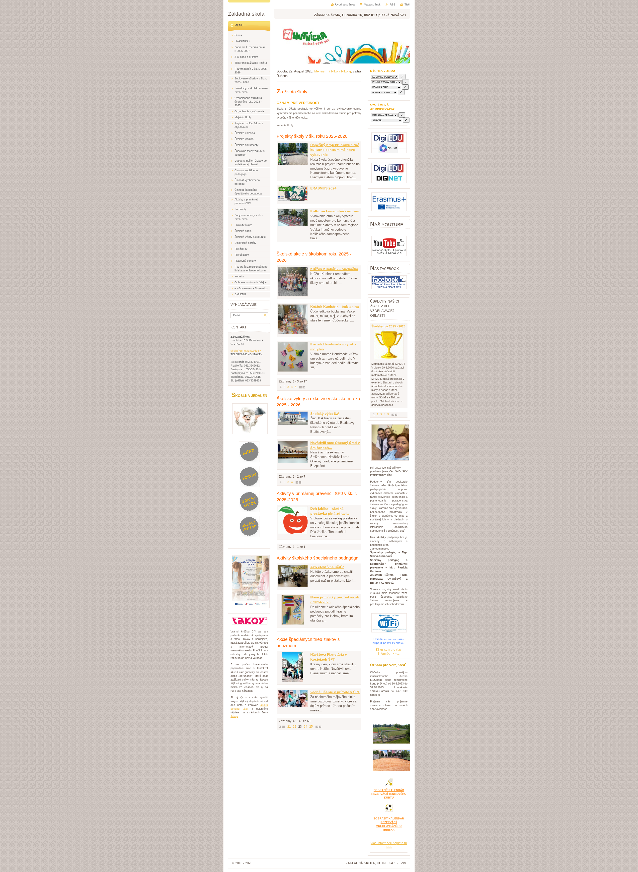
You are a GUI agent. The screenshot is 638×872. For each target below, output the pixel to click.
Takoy (234, 716)
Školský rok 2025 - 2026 (388, 326)
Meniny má (332, 71)
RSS (392, 4)
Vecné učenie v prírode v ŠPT (335, 692)
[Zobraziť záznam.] (293, 164)
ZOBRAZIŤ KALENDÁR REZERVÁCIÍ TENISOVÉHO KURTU (388, 794)
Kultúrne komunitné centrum (334, 211)
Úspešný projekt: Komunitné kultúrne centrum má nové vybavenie (334, 150)
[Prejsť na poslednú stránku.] (304, 387)
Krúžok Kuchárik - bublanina (334, 307)
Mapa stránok (372, 4)
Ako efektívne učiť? (327, 567)
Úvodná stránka (345, 4)
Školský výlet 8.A (324, 414)
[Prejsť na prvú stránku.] (280, 726)
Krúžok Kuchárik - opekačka (334, 269)
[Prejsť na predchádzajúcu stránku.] (283, 726)
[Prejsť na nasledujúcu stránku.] (300, 387)
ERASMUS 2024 (323, 188)
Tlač (407, 4)
